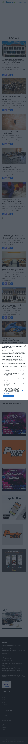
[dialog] (14, 372)
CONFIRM (7, 395)
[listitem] (14, 371)
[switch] (23, 374)
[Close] (25, 346)
